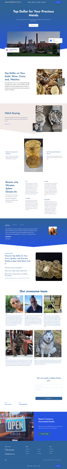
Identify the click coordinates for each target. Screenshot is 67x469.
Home (39, 451)
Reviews (39, 449)
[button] (18, 267)
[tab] (7, 225)
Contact (27, 453)
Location (39, 453)
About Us (27, 449)
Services (27, 451)
